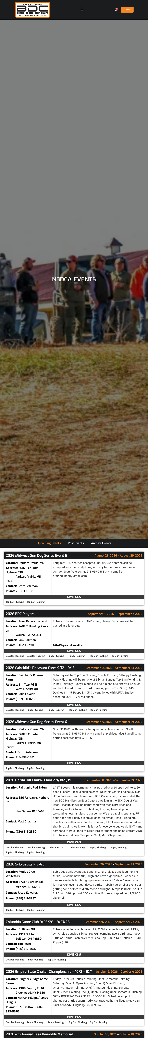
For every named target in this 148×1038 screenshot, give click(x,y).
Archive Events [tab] (101, 543)
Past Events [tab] (76, 543)
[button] (81, 9)
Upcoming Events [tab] (49, 543)
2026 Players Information (68, 645)
